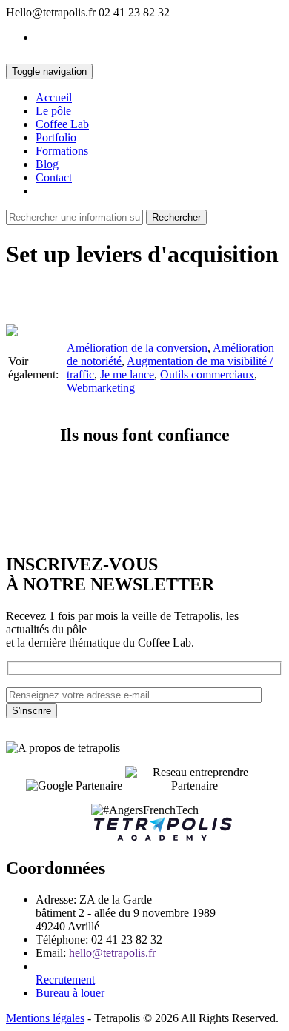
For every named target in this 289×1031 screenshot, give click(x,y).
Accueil (54, 97)
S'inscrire (31, 710)
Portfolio (56, 137)
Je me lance (127, 374)
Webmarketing (101, 387)
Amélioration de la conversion (137, 347)
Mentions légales (45, 1018)
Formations (62, 150)
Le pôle (53, 110)
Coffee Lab (62, 124)
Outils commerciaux (207, 374)
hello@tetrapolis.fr (112, 953)
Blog (47, 164)
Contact (54, 177)
